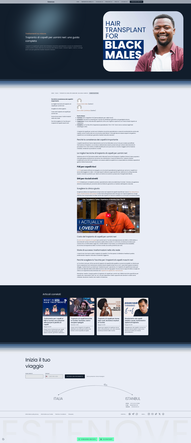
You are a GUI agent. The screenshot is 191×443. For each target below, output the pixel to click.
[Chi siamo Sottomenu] (126, 1)
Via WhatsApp (107, 439)
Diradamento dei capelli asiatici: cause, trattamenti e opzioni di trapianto (135, 320)
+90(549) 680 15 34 (135, 406)
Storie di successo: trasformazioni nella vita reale (61, 117)
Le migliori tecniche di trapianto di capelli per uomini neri (61, 105)
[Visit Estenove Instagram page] (149, 414)
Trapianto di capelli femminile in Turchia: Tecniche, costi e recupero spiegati (81, 320)
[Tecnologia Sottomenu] (102, 1)
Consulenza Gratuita (88, 439)
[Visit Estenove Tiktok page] (156, 414)
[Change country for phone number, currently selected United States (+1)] (47, 376)
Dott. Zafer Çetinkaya (83, 110)
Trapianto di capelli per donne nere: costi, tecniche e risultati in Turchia (108, 320)
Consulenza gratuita (136, 1)
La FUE (79, 170)
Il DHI (78, 182)
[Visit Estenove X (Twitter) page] (159, 414)
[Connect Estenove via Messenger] (137, 414)
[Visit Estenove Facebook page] (163, 414)
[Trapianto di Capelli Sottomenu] (92, 1)
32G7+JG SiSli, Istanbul (135, 403)
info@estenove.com (134, 405)
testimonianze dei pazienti (89, 194)
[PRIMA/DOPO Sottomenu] (111, 1)
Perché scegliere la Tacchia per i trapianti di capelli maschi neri (61, 122)
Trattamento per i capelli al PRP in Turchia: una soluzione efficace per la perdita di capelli (54, 321)
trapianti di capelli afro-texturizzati (112, 270)
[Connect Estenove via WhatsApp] (129, 414)
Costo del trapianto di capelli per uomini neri (61, 112)
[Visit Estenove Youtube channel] (152, 414)
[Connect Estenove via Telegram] (133, 414)
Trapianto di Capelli (86, 1)
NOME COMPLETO (29, 373)
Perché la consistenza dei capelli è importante (62, 100)
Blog (57, 93)
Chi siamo (123, 1)
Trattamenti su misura (35, 33)
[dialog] (3, 439)
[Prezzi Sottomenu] (118, 1)
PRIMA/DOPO (108, 1)
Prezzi (116, 1)
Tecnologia (98, 1)
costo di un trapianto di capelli (87, 240)
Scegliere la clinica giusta (58, 109)
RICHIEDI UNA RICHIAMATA (75, 376)
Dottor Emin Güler (82, 104)
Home (78, 1)
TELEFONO (47, 373)
